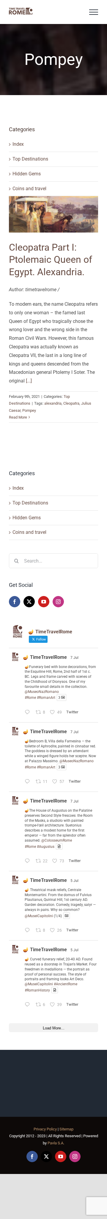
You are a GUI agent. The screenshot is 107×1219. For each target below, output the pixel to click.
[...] (29, 381)
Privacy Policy (45, 1129)
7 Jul (74, 658)
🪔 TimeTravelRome (45, 657)
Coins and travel (29, 188)
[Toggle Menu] (93, 12)
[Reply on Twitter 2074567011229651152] (28, 713)
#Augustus (45, 846)
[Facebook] (14, 601)
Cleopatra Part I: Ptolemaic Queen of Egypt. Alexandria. (50, 260)
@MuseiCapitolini (39, 916)
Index (18, 144)
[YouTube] (43, 601)
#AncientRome (65, 984)
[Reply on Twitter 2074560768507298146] (28, 861)
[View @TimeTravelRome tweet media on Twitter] (59, 846)
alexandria (53, 403)
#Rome (30, 698)
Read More (18, 417)
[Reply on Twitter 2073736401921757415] (28, 1005)
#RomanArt (46, 698)
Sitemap (66, 1129)
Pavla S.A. (56, 1143)
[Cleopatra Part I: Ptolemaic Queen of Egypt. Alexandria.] (53, 214)
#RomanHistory (37, 990)
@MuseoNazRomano (42, 692)
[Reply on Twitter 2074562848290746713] (28, 782)
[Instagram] (58, 601)
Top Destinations (30, 159)
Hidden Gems (26, 174)
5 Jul (74, 881)
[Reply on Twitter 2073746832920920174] (28, 931)
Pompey (29, 410)
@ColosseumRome (56, 840)
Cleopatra (71, 403)
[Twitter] (29, 601)
